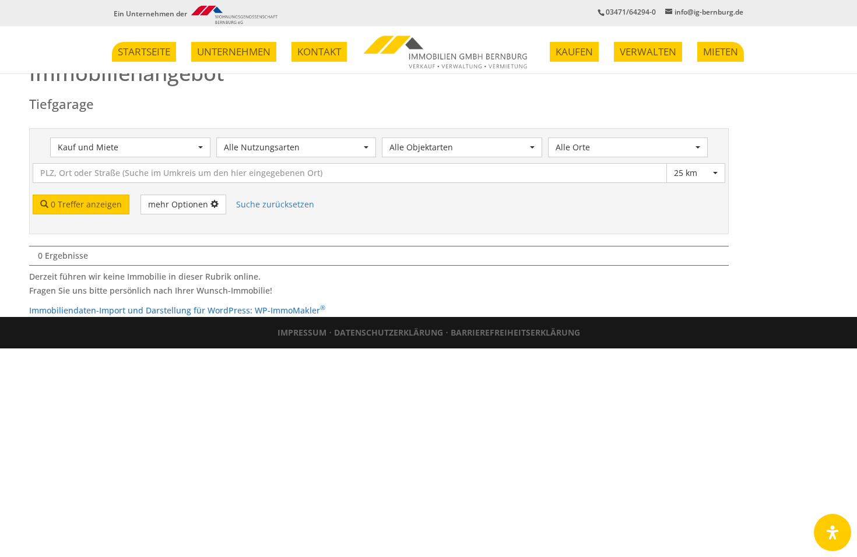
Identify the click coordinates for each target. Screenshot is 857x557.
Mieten (720, 51)
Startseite (144, 51)
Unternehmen (234, 51)
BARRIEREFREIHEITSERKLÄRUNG (515, 332)
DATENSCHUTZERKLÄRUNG (388, 332)
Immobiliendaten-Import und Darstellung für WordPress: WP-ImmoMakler (177, 310)
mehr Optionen (179, 204)
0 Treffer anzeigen (85, 204)
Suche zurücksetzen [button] (275, 204)
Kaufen (574, 51)
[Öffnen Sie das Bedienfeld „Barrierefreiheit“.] (832, 532)
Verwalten (648, 51)
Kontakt (319, 51)
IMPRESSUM (302, 332)
